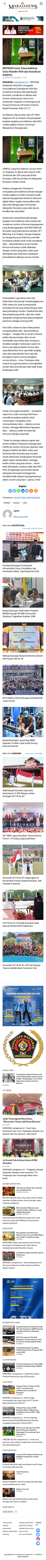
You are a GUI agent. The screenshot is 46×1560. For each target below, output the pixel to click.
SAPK (25, 503)
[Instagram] (38, 1539)
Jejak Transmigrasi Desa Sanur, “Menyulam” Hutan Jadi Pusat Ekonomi (21, 1120)
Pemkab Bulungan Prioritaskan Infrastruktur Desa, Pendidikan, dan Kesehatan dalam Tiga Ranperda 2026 (21, 568)
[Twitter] (14, 491)
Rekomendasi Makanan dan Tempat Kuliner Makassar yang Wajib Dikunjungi (28, 1210)
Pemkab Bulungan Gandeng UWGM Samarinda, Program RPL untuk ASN (29, 1350)
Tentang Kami (7, 1523)
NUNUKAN (35, 497)
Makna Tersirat (22, 1489)
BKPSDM (7, 503)
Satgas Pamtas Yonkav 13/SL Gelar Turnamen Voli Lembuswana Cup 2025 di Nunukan (28, 1389)
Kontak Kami (7, 1528)
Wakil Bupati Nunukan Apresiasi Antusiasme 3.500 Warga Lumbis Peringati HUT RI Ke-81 (19, 793)
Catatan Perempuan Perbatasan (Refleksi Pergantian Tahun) (29, 1455)
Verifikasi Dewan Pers (26, 1528)
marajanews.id (21, 82)
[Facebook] (10, 491)
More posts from (21, 517)
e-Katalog (6, 1534)
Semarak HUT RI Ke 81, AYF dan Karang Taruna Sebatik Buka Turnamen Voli (21, 966)
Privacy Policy (23, 1531)
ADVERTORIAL (20, 497)
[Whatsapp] (18, 491)
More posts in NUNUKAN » (34, 753)
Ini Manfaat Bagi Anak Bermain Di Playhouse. (29, 1254)
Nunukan (16, 503)
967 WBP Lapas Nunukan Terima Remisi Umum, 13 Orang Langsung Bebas (22, 837)
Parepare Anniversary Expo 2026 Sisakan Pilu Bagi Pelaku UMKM (29, 1365)
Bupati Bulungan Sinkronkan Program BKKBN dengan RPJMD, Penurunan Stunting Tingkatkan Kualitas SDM (20, 613)
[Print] (31, 491)
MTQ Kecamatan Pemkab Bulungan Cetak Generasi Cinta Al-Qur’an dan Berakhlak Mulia (29, 1339)
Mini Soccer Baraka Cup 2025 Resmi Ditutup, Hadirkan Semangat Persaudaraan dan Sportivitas (28, 1431)
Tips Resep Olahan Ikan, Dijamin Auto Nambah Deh (29, 1189)
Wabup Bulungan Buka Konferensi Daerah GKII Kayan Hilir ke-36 (23, 657)
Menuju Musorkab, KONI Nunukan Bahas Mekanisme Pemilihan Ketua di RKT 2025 (28, 1410)
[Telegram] (27, 491)
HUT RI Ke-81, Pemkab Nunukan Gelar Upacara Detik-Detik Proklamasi (21, 924)
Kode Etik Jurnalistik (26, 1525)
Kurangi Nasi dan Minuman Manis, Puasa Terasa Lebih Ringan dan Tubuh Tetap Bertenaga (29, 1235)
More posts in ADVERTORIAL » (33, 528)
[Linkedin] (23, 491)
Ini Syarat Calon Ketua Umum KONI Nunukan (20, 1161)
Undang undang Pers (26, 1523)
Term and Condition (25, 1534)
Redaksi (5, 1525)
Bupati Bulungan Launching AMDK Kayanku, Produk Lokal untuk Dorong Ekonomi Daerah (20, 743)
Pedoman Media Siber (10, 1531)
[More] (36, 491)
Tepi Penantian (22, 1472)
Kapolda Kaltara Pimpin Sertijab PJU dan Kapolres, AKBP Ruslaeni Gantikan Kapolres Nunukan (29, 1329)
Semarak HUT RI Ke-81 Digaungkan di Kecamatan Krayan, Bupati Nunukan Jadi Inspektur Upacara (22, 881)
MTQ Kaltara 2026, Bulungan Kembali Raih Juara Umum (23, 699)
